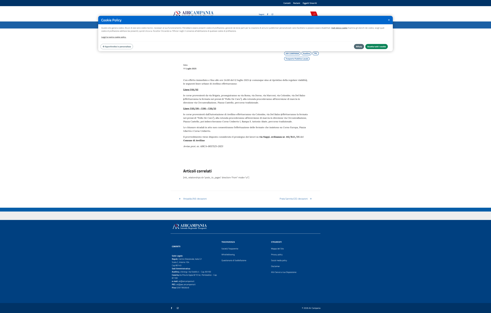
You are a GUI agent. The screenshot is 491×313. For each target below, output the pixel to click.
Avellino (306, 53)
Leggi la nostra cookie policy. (113, 37)
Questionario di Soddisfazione (233, 260)
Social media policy (279, 260)
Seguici (261, 14)
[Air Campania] (202, 14)
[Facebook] (268, 14)
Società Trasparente (229, 248)
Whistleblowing (228, 254)
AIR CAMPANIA (292, 53)
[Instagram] (272, 14)
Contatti (287, 3)
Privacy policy (277, 254)
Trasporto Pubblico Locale (297, 58)
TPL (315, 53)
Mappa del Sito (277, 248)
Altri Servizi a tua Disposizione (283, 272)
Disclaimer (275, 266)
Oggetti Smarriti (310, 3)
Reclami (296, 3)
